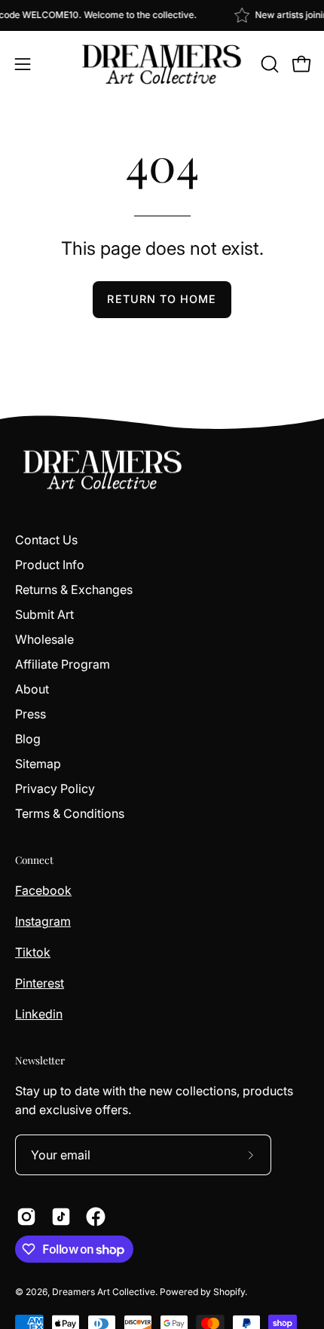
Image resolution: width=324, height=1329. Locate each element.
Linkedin (39, 1013)
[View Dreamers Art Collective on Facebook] (95, 1216)
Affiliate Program (62, 664)
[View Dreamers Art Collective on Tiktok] (61, 1216)
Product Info (49, 564)
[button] (268, 64)
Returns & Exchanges (74, 589)
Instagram (43, 921)
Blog (28, 738)
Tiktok (32, 952)
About (32, 689)
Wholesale (44, 639)
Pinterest (39, 983)
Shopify (229, 1291)
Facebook (43, 890)
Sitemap (38, 763)
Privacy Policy (55, 788)
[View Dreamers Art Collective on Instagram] (26, 1216)
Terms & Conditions (69, 813)
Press (30, 713)
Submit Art (44, 614)
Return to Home (161, 298)
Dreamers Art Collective (103, 1291)
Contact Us (46, 539)
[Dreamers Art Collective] (162, 64)
